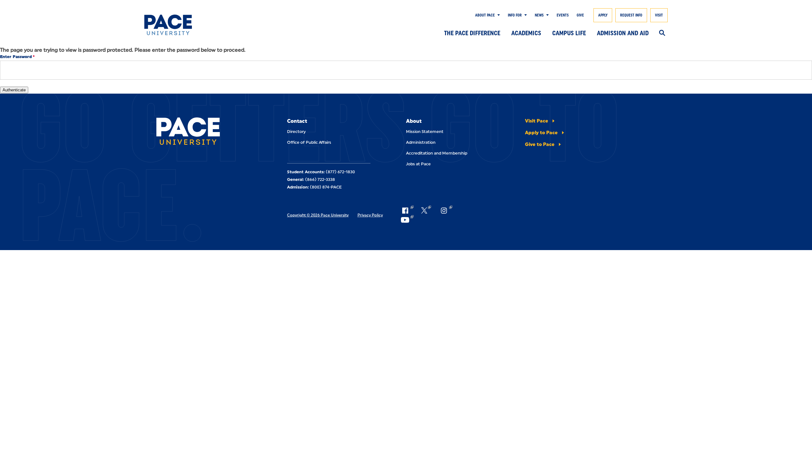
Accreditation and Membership (436, 153)
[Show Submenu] (497, 15)
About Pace (485, 15)
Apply (602, 15)
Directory (296, 131)
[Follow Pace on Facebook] (407, 210)
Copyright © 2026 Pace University (318, 215)
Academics (526, 33)
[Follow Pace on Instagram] (445, 210)
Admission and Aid (623, 33)
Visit (659, 15)
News (539, 15)
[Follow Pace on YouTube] (407, 220)
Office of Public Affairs (309, 142)
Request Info (631, 15)
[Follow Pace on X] (426, 210)
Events (563, 15)
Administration (420, 142)
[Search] (662, 33)
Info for (515, 15)
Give (580, 15)
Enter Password (16, 56)
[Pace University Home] (180, 25)
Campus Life (569, 33)
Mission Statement (424, 131)
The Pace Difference (472, 33)
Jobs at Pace (418, 164)
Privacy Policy (370, 215)
